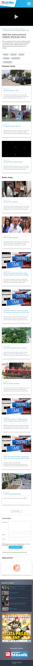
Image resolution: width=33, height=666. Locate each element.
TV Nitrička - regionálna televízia (8, 3)
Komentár (4, 522)
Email (3, 539)
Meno (3, 534)
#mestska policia (8, 62)
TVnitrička (18, 663)
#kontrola (21, 54)
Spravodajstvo (15, 28)
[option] (16, 568)
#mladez (6, 54)
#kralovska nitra (15, 58)
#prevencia (13, 54)
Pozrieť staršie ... (16, 511)
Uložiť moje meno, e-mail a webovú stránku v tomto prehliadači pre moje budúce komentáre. (16, 544)
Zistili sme (22, 28)
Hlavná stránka (7, 28)
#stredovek (6, 58)
